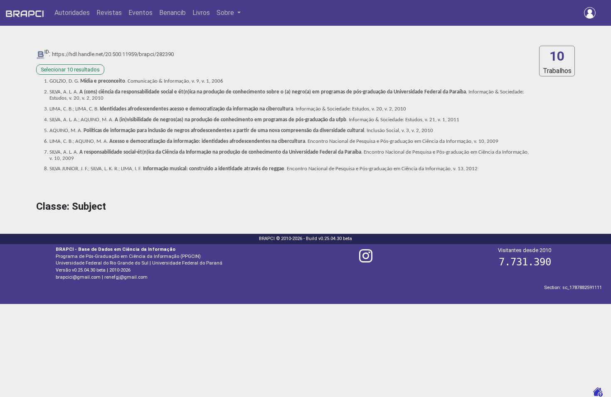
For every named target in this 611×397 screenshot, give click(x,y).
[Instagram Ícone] (365, 259)
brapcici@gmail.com (78, 277)
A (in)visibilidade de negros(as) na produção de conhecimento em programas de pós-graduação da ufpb (230, 120)
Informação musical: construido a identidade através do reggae (213, 169)
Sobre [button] (226, 13)
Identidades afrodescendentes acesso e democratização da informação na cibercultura (196, 109)
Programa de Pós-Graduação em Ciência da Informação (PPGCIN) (128, 256)
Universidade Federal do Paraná (187, 263)
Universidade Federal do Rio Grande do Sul (102, 263)
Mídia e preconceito (102, 81)
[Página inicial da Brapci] (24, 13)
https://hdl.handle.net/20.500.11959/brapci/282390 (113, 54)
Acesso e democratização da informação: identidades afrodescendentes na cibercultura (207, 141)
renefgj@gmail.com (126, 277)
